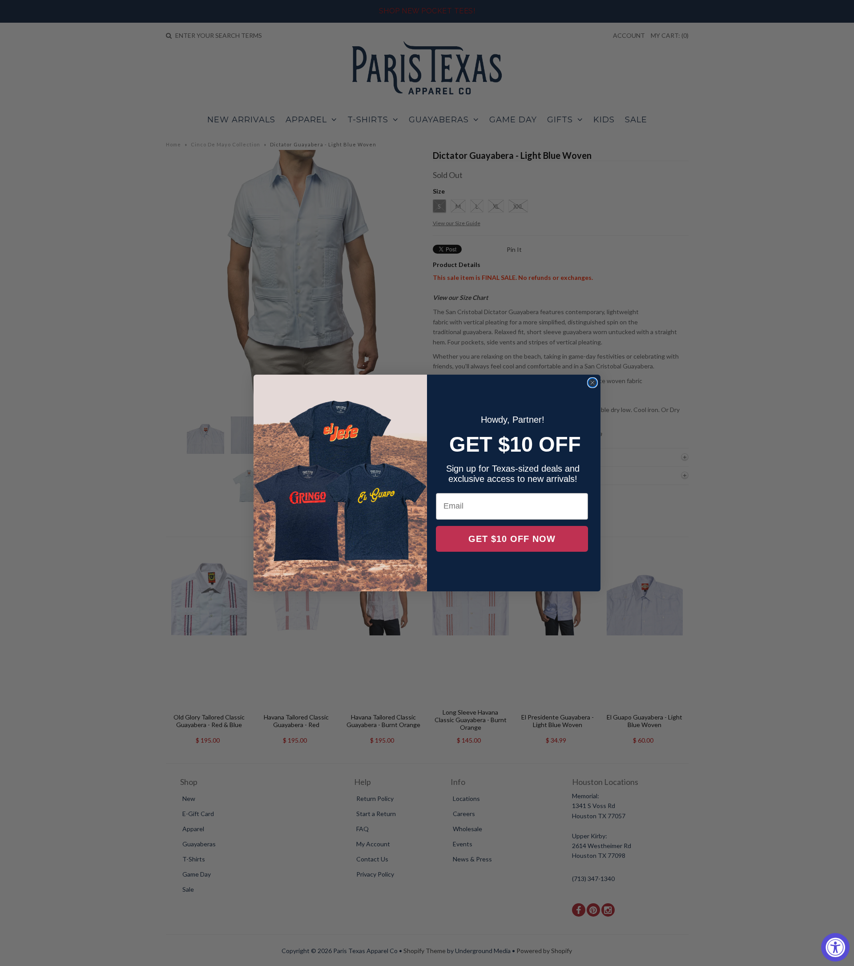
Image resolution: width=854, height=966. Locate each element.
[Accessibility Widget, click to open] (835, 947)
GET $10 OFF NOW (512, 539)
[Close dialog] (592, 382)
